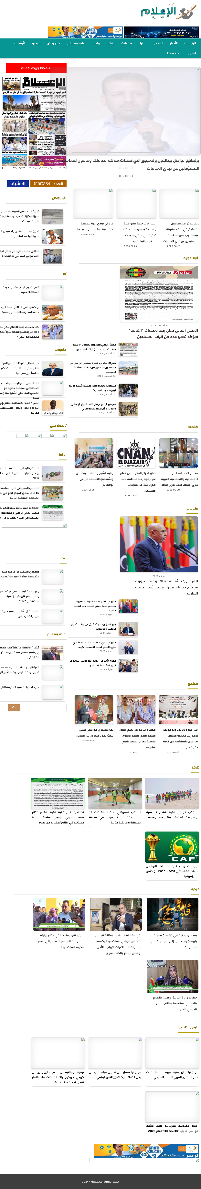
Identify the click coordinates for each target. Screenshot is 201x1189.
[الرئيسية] (161, 11)
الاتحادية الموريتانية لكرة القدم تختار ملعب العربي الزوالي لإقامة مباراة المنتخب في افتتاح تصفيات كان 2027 (58, 817)
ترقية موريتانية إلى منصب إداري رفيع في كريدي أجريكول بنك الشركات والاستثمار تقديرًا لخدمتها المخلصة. (58, 1077)
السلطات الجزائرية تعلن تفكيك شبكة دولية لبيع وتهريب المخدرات (92, 388)
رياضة (96, 43)
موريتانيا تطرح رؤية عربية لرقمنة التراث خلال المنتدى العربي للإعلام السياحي (172, 1075)
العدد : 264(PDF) (48, 183)
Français (173, 53)
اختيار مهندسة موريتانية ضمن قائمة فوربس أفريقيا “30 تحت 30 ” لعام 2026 (172, 1128)
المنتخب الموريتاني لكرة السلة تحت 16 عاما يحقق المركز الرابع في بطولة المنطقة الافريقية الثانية (115, 817)
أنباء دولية (156, 43)
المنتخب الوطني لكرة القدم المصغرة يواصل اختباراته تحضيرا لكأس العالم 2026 (172, 815)
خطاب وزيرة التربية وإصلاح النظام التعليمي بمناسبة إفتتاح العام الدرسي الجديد (175, 1003)
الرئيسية (190, 43)
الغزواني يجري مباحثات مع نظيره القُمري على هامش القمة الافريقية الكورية (94, 644)
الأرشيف (20, 43)
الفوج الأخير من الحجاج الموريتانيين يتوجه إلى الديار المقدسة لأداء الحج (92, 663)
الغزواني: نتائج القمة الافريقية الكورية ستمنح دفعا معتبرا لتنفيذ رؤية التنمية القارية (166, 587)
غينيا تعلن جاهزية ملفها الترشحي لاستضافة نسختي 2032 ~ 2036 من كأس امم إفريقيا (172, 871)
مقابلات (126, 43)
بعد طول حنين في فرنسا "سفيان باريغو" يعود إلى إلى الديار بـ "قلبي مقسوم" (173, 941)
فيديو (36, 43)
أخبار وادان (54, 43)
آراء (141, 43)
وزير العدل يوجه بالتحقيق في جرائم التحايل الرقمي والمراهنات (93, 626)
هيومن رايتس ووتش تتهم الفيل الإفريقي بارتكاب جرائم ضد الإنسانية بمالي (93, 406)
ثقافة (110, 43)
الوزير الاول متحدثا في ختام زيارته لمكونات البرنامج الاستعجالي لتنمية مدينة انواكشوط (60, 941)
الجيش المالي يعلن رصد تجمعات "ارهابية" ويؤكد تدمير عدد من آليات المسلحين (163, 333)
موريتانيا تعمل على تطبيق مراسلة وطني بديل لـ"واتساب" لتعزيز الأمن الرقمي (115, 1075)
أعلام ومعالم (76, 43)
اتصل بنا (191, 53)
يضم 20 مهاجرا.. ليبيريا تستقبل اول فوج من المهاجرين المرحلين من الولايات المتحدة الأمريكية (92, 367)
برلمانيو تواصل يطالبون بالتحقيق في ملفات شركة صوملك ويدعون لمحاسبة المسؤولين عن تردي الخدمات (129, 164)
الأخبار (174, 43)
